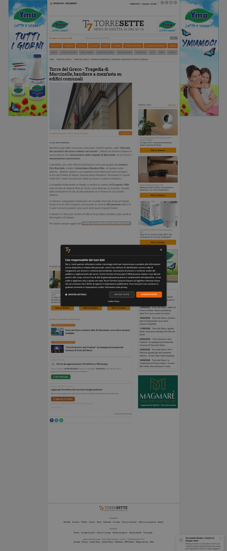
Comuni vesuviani (129, 522)
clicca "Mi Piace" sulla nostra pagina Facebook (106, 223)
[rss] (175, 2)
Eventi (53, 52)
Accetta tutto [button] (149, 294)
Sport (105, 45)
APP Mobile (129, 542)
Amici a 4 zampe (104, 532)
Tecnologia (141, 52)
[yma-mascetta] (59, 25)
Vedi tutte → (173, 105)
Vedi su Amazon (62, 308)
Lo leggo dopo (125, 133)
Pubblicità (119, 542)
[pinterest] (171, 2)
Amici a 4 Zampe (86, 52)
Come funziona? (57, 407)
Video (161, 52)
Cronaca (69, 45)
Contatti (172, 52)
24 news (116, 522)
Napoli (173, 45)
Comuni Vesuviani (133, 45)
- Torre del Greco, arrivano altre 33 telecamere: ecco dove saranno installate (157, 321)
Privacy (85, 542)
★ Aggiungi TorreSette (62, 399)
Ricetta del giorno (105, 52)
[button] (76, 294)
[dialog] (114, 275)
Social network (135, 532)
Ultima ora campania (147, 522)
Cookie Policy (107, 542)
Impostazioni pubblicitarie (116, 284)
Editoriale (107, 522)
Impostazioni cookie (94, 287)
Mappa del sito (142, 542)
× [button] (161, 250)
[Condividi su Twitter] (56, 420)
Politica (81, 45)
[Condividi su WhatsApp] (61, 420)
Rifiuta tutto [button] (121, 294)
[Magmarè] (158, 391)
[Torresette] (113, 25)
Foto (152, 52)
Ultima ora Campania (155, 45)
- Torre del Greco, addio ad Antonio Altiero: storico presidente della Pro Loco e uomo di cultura (158, 310)
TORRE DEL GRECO (64, 59)
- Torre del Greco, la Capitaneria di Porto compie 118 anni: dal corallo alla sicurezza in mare (157, 363)
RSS (152, 542)
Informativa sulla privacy (116, 287)
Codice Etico (94, 542)
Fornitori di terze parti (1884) (119, 274)
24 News (116, 45)
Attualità (55, 45)
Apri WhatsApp (61, 376)
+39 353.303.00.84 (70, 368)
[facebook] (162, 2)
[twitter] (166, 2)
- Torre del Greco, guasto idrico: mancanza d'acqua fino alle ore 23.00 (157, 331)
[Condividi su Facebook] (52, 420)
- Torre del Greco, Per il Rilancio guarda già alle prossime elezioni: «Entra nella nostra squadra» (157, 352)
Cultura (94, 45)
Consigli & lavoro (88, 532)
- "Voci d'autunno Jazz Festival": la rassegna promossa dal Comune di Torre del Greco (156, 342)
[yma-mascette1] (167, 25)
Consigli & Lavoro (68, 52)
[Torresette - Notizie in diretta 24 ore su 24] (113, 508)
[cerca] (174, 38)
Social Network (124, 52)
